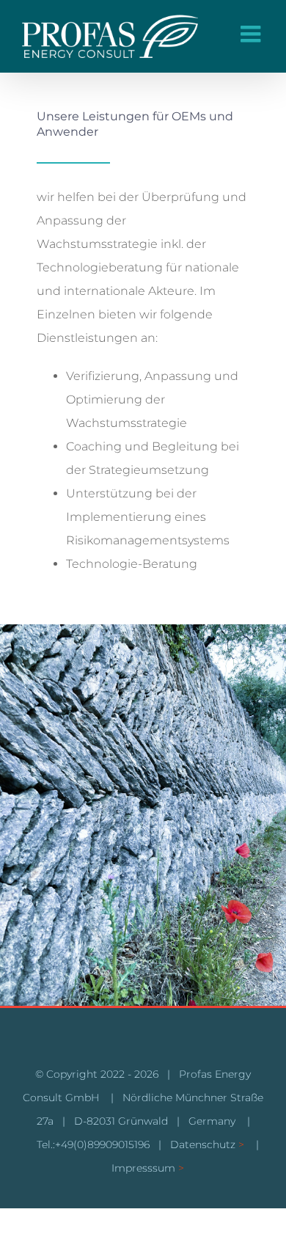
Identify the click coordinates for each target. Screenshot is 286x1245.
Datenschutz (202, 1144)
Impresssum (143, 1168)
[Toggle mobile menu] (252, 33)
